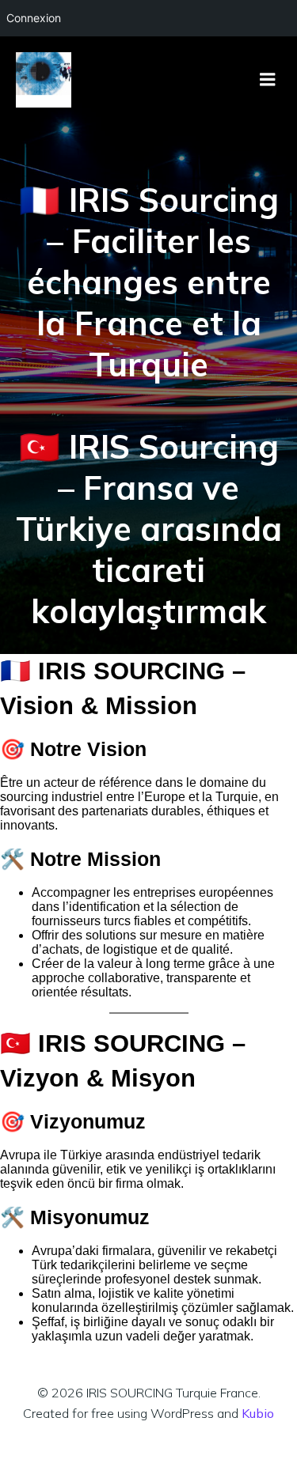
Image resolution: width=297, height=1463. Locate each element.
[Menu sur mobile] (267, 79)
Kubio (258, 1413)
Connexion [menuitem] (33, 18)
